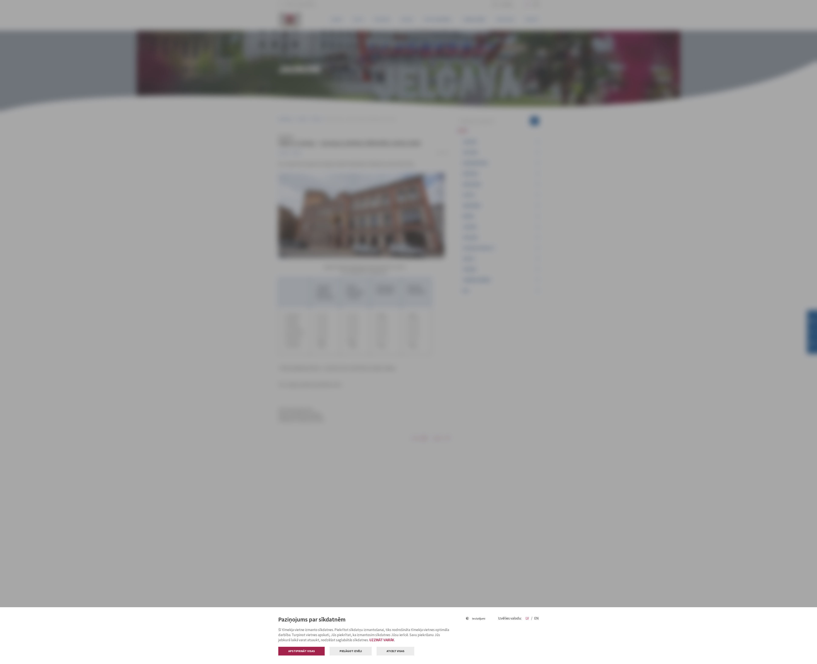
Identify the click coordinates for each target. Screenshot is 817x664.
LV (528, 618)
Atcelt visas (395, 651)
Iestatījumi (478, 618)
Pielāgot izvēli (351, 651)
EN (536, 618)
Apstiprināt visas (301, 651)
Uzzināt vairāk (381, 640)
